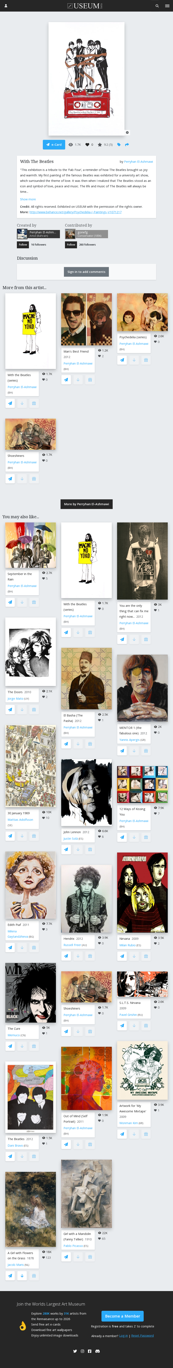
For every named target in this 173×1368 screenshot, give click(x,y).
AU (84, 945)
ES (26, 1145)
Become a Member (122, 1316)
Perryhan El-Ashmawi (138, 162)
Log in (123, 1336)
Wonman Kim (128, 1123)
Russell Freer (72, 945)
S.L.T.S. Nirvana (130, 1003)
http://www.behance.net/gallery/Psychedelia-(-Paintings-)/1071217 (76, 212)
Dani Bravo (15, 1145)
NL (26, 1265)
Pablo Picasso (73, 1246)
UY (26, 699)
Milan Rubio (127, 945)
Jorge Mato (15, 699)
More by (86, 504)
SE (10, 825)
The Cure (14, 1029)
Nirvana (124, 939)
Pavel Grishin (128, 1015)
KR (141, 1123)
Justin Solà (71, 839)
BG (31, 936)
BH (10, 392)
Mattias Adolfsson (20, 820)
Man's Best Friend (76, 351)
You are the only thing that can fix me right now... (134, 611)
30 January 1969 (19, 813)
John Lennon (72, 832)
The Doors (15, 692)
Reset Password (142, 1336)
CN (23, 1035)
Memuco (14, 1035)
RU (140, 1015)
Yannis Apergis (129, 740)
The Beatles (16, 1139)
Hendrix (69, 939)
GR (143, 740)
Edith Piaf (14, 925)
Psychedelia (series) (133, 337)
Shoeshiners (16, 456)
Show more (28, 199)
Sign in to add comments (86, 272)
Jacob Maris (16, 1265)
